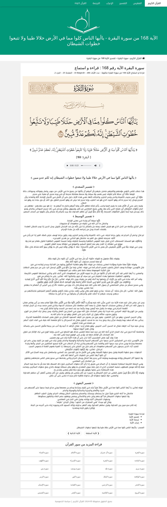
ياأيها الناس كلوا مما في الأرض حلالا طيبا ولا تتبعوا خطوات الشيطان (107, 427)
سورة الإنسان (43, 484)
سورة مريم (140, 468)
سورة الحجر (139, 484)
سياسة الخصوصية (62, 501)
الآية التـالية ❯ (74, 433)
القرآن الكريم (155, 3)
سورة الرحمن (107, 484)
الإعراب (109, 3)
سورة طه (108, 468)
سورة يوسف (75, 468)
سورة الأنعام (75, 452)
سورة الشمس (43, 492)
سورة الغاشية (107, 492)
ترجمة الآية (134, 420)
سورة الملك (107, 476)
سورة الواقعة (139, 476)
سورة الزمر (44, 476)
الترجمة (96, 3)
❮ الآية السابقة (92, 433)
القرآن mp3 (80, 3)
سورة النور (76, 476)
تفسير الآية (134, 417)
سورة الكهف (44, 460)
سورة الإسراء (75, 460)
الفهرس (137, 3)
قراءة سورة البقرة (136, 414)
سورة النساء (44, 452)
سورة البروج (139, 492)
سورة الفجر (75, 492)
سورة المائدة (139, 460)
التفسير (123, 3)
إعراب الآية (134, 423)
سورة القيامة (75, 484)
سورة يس (45, 468)
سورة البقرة (139, 452)
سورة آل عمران (106, 452)
